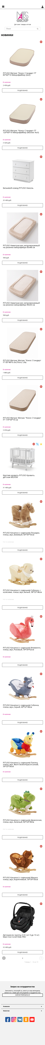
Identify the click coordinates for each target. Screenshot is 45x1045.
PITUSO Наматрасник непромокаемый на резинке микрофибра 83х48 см (21, 246)
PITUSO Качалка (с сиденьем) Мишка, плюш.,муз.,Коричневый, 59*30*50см (20, 878)
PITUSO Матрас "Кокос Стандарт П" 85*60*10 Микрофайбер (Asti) (19, 74)
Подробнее (22, 90)
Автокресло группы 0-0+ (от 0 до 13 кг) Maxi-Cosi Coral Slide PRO (21, 936)
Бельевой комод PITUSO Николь (18, 188)
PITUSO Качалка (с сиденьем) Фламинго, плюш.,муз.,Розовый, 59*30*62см (22, 648)
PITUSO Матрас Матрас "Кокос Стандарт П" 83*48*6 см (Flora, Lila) (22, 361)
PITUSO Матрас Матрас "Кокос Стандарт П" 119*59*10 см (22, 419)
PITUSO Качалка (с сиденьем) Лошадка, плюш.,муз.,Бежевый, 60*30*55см (21, 534)
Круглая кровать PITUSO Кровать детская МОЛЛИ (19, 476)
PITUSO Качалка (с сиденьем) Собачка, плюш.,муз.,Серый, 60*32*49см (21, 706)
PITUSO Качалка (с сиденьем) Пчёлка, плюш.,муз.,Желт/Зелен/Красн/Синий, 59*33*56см (21, 764)
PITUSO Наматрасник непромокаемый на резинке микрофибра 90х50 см (21, 304)
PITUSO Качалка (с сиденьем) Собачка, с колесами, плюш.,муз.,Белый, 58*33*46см (22, 591)
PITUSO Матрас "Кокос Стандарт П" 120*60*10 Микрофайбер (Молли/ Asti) (21, 131)
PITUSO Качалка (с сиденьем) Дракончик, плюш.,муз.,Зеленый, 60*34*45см (22, 821)
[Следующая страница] (41, 958)
